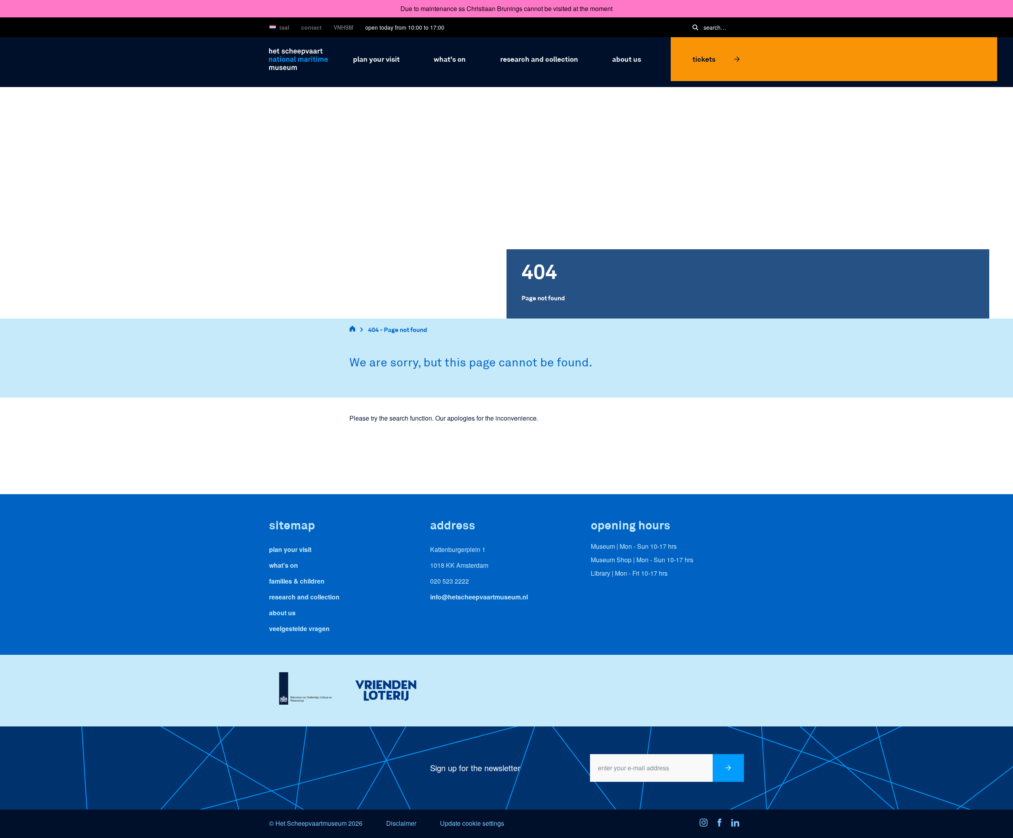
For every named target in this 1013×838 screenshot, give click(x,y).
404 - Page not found (397, 329)
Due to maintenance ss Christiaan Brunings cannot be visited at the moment (506, 8)
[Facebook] (721, 824)
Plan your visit (290, 549)
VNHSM (343, 27)
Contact (311, 27)
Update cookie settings (472, 823)
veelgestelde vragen (299, 628)
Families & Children (296, 581)
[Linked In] (737, 824)
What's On (283, 565)
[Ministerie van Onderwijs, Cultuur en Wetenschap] (305, 690)
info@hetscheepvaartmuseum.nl (479, 596)
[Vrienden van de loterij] (385, 690)
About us (282, 612)
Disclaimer (401, 823)
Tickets (703, 59)
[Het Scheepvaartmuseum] (298, 58)
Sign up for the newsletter (475, 768)
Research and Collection (304, 596)
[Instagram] (706, 824)
